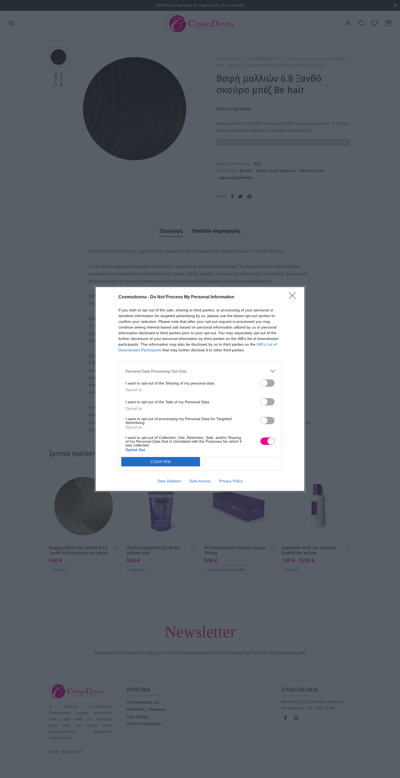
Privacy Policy (231, 481)
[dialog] (200, 389)
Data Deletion (169, 481)
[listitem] (200, 371)
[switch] (267, 383)
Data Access (200, 481)
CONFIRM (161, 462)
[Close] (294, 297)
